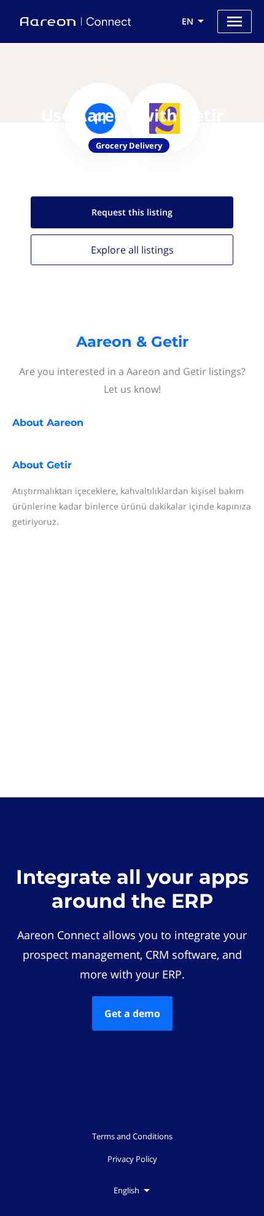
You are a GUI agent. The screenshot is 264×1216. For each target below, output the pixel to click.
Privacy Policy (132, 1158)
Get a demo (132, 1013)
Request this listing (132, 212)
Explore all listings (132, 250)
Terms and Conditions (132, 1136)
